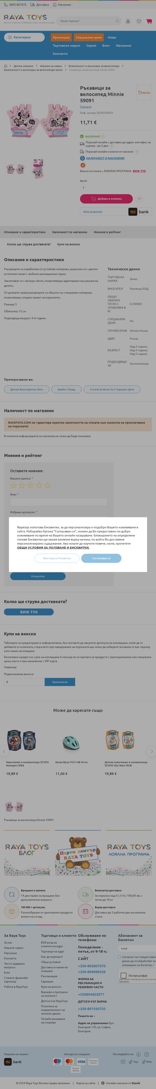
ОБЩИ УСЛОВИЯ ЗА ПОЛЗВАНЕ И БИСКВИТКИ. (53, 547)
